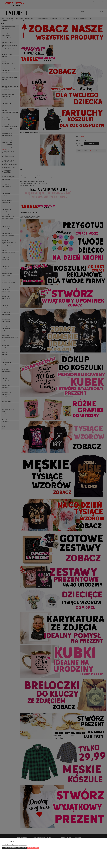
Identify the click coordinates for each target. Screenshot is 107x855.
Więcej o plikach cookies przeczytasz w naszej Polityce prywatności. (14, 845)
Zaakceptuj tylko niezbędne (9, 847)
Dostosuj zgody (22, 847)
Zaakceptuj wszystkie (33, 847)
